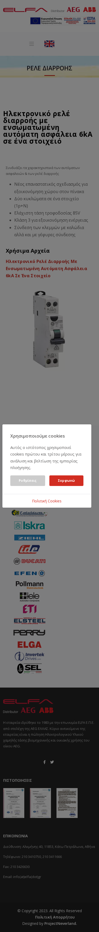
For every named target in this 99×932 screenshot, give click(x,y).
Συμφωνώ (66, 480)
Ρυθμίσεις (28, 480)
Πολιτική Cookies (47, 500)
